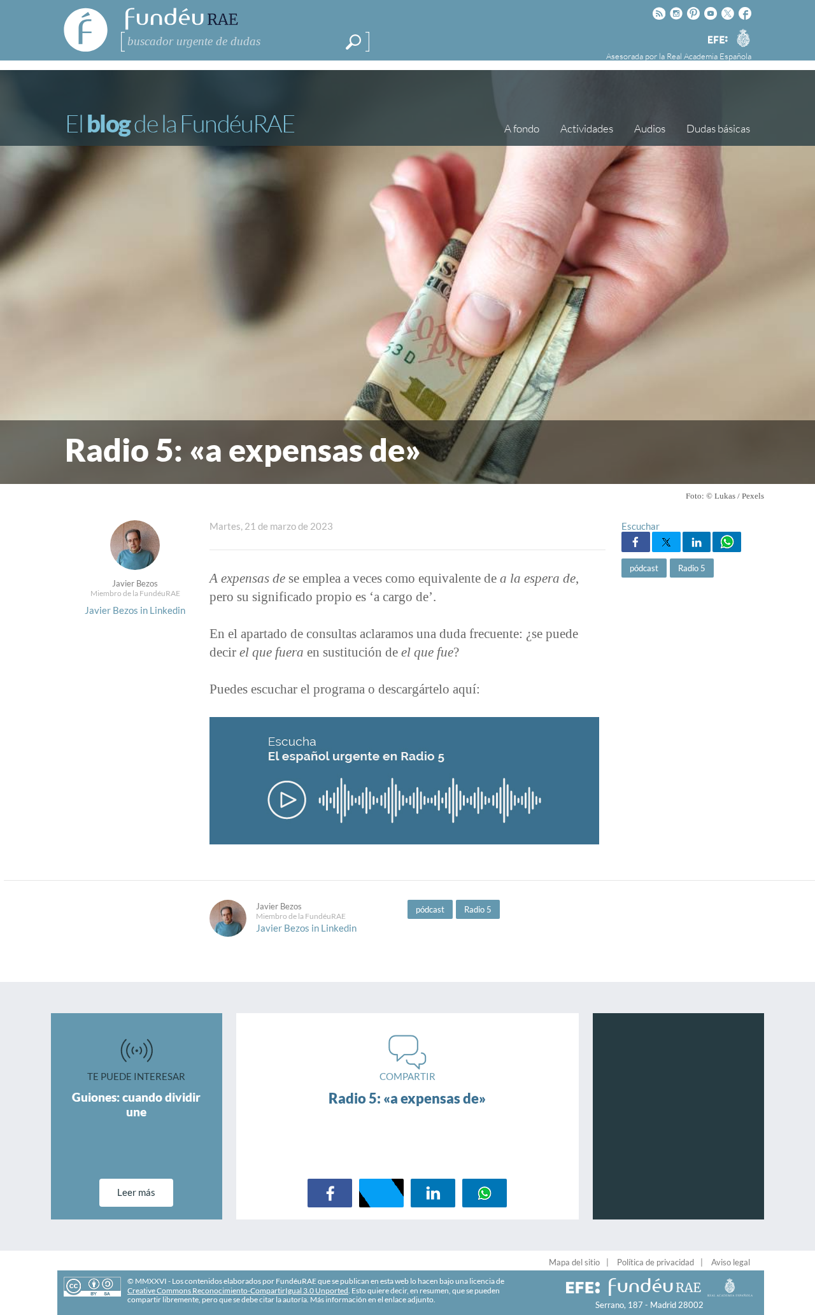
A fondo (521, 128)
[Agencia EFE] (716, 40)
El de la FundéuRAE (179, 123)
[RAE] (743, 37)
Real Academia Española (709, 56)
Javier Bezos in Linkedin (135, 610)
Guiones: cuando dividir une (136, 1104)
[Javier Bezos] (135, 566)
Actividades (586, 128)
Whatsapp (726, 542)
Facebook (635, 542)
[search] (353, 42)
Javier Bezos (135, 583)
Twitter (666, 542)
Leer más (136, 1192)
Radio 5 (691, 568)
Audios (649, 128)
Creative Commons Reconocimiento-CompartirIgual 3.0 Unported (237, 1290)
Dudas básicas (718, 128)
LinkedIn (697, 542)
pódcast (644, 568)
